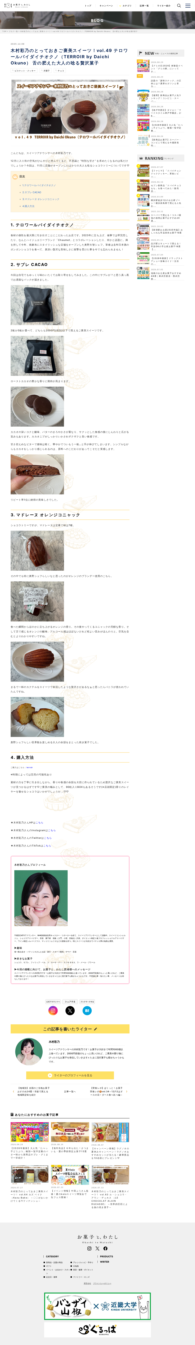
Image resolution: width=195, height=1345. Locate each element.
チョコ (61, 70)
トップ (88, 5)
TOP (4, 31)
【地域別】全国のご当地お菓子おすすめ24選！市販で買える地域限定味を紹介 (34, 1091)
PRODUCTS (106, 1256)
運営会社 (87, 1283)
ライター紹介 (164, 5)
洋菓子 (47, 70)
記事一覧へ (70, 1091)
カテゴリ (127, 5)
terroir (30, 767)
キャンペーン (106, 5)
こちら (40, 822)
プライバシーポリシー (102, 1283)
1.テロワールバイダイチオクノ (39, 185)
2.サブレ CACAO (31, 192)
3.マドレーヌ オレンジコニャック (40, 199)
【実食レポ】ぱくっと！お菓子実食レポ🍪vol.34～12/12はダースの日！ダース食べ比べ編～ (106, 1091)
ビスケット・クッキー (25, 70)
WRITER (104, 1261)
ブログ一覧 (13, 31)
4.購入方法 (28, 206)
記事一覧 (144, 5)
